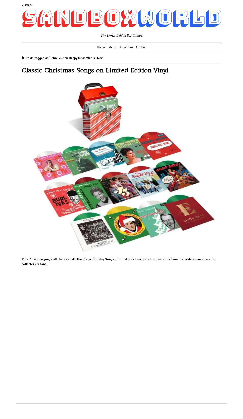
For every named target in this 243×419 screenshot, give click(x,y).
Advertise (126, 47)
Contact (141, 47)
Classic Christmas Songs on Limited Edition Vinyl (95, 70)
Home (101, 47)
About (112, 47)
